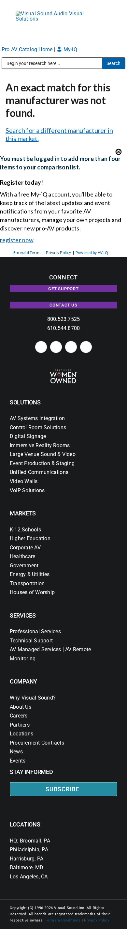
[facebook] (56, 347)
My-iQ (69, 49)
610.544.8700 (63, 328)
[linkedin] (41, 347)
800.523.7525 (63, 319)
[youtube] (86, 347)
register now (17, 240)
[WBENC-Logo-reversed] (64, 372)
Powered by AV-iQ (92, 252)
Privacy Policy (58, 252)
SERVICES (23, 615)
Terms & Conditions (62, 920)
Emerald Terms (27, 252)
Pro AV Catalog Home (28, 49)
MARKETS (23, 513)
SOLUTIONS (25, 402)
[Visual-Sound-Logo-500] (53, 13)
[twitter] (71, 347)
